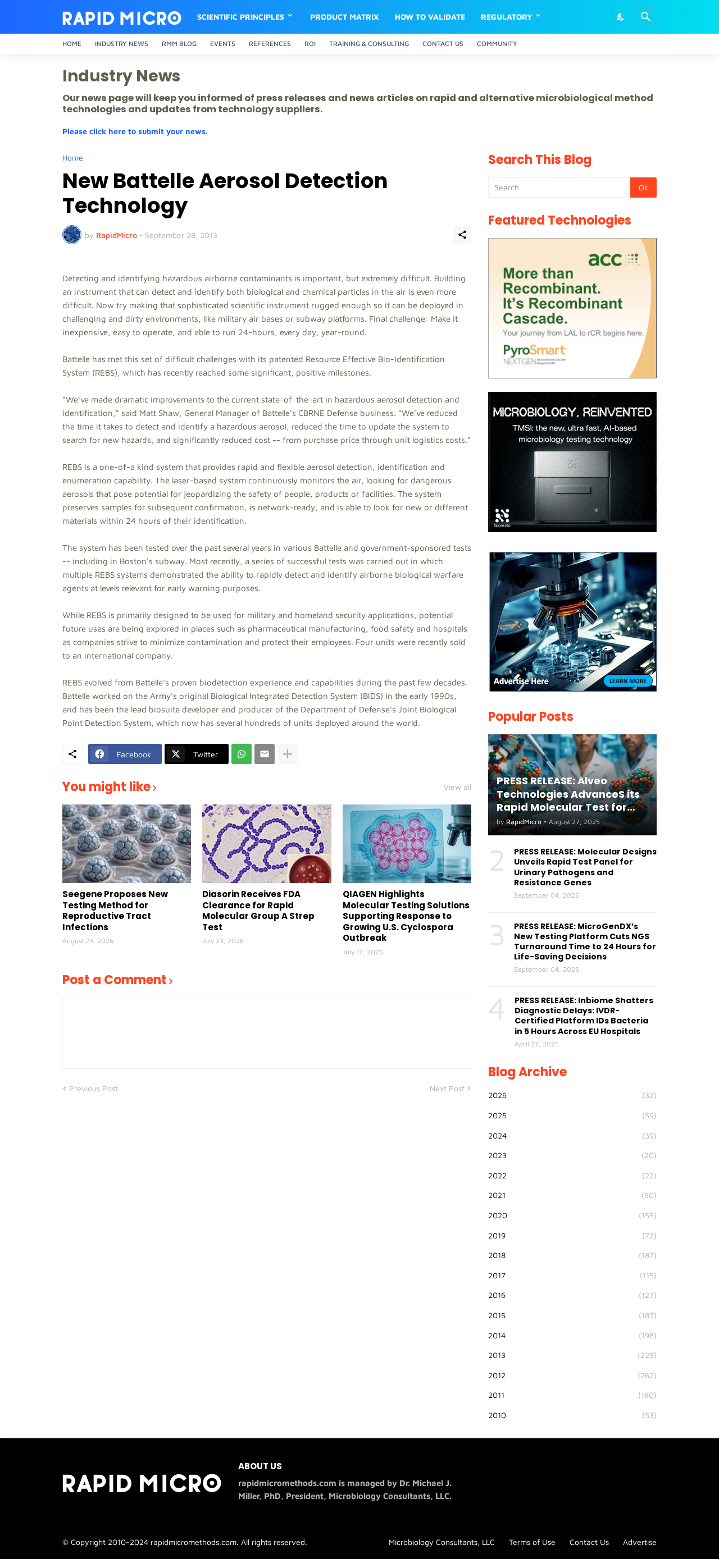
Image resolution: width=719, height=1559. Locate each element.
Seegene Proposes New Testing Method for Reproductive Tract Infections (115, 910)
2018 (572, 1255)
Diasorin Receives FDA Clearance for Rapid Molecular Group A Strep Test (258, 910)
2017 (572, 1275)
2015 (572, 1315)
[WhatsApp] (241, 754)
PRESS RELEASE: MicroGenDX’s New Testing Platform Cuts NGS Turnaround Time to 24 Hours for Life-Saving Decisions (585, 941)
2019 (572, 1235)
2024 (572, 1135)
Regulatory (507, 16)
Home (71, 43)
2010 (572, 1415)
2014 (572, 1335)
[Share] (462, 235)
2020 (572, 1215)
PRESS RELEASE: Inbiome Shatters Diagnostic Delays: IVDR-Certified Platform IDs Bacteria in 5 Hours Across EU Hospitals (584, 1015)
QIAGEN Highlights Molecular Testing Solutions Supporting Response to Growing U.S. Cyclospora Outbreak (406, 916)
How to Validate (430, 16)
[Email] (264, 754)
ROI (310, 43)
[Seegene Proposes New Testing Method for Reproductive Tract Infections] (126, 843)
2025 (572, 1115)
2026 (572, 1095)
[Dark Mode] (621, 16)
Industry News (121, 43)
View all (457, 787)
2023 (572, 1155)
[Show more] (287, 754)
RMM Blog (179, 43)
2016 (572, 1295)
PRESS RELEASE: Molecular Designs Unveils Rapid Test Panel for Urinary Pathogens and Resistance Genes (585, 867)
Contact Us (442, 43)
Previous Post (93, 1088)
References (270, 43)
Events (222, 43)
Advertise (640, 1542)
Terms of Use (532, 1542)
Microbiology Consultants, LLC (442, 1542)
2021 (572, 1195)
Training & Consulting (369, 43)
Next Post (447, 1088)
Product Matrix (344, 16)
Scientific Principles (240, 16)
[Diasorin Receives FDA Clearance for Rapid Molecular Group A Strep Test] (266, 843)
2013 (572, 1355)
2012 (572, 1375)
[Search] (646, 17)
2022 (572, 1175)
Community (497, 43)
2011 (572, 1395)
